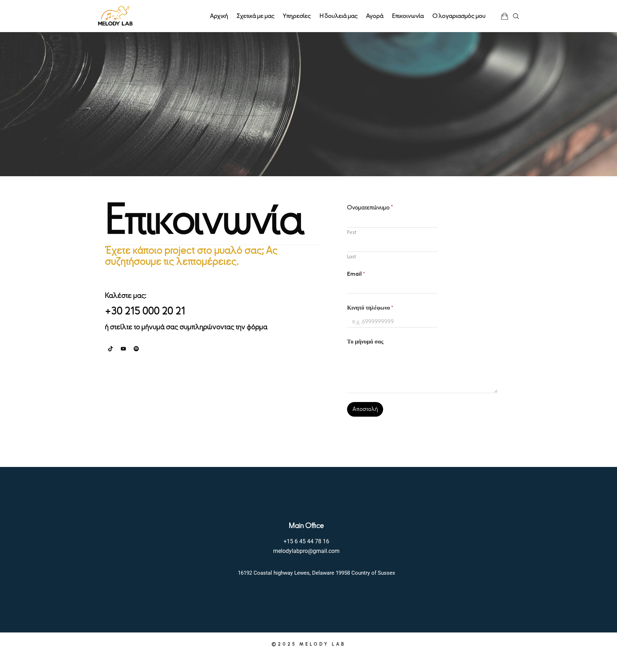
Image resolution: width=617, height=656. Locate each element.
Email (356, 273)
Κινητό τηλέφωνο (370, 307)
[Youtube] (123, 348)
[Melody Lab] (115, 16)
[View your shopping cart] (504, 16)
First (351, 232)
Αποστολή (365, 409)
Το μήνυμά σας (365, 341)
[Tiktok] (110, 348)
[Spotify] (136, 348)
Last (351, 257)
